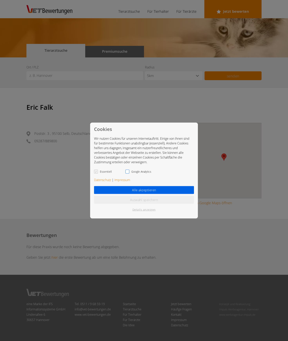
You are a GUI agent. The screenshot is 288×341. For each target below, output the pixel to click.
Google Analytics (141, 171)
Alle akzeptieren (144, 190)
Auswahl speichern (144, 200)
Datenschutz (102, 180)
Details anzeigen (144, 209)
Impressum (122, 180)
